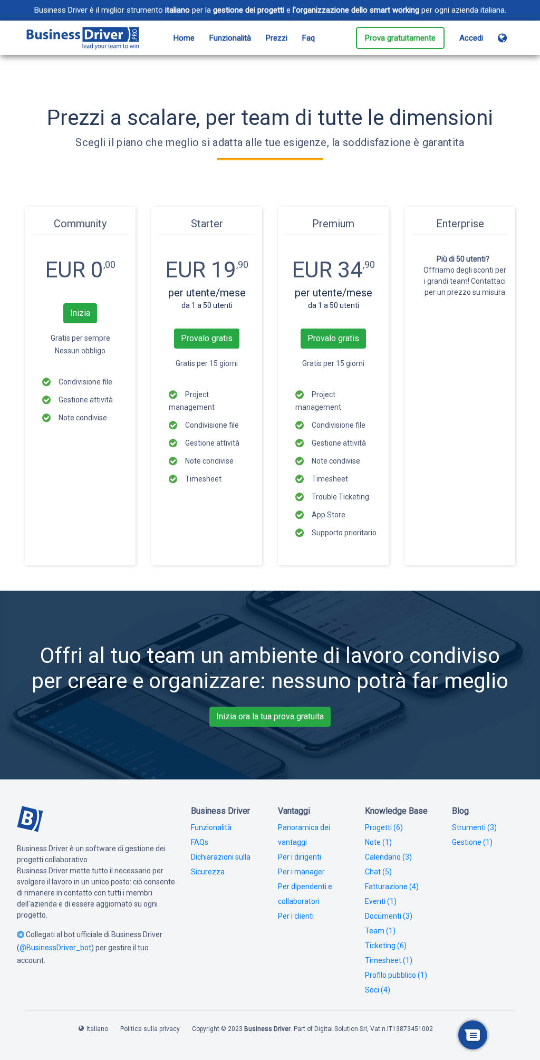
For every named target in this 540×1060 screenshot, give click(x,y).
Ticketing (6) (386, 945)
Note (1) (378, 842)
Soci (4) (377, 990)
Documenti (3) (388, 916)
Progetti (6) (384, 827)
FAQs (199, 842)
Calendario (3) (388, 857)
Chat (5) (378, 872)
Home (184, 38)
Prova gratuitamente (400, 38)
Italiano (97, 1029)
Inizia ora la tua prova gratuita (270, 716)
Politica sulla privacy (150, 1029)
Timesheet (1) (388, 960)
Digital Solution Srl (340, 1029)
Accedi (471, 38)
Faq (308, 38)
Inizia (80, 313)
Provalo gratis (207, 338)
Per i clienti (296, 916)
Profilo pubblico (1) (396, 975)
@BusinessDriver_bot (55, 947)
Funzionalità (230, 38)
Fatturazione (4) (392, 886)
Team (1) (380, 931)
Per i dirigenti (299, 857)
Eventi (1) (381, 901)
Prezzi (276, 38)
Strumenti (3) (474, 827)
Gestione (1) (472, 842)
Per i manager (301, 872)
